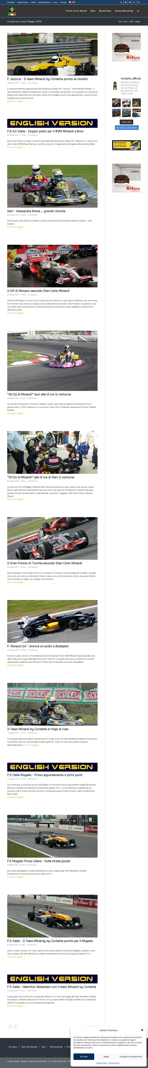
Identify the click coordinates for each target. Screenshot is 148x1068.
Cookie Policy (101, 1063)
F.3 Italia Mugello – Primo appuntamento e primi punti (44, 775)
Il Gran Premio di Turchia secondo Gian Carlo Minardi (44, 563)
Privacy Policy (114, 1063)
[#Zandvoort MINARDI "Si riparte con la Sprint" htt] (126, 102)
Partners (70, 1046)
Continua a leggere (15, 101)
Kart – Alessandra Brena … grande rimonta (36, 211)
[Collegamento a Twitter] (130, 2)
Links (55, 2)
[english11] (52, 979)
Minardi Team (23, 2)
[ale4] (52, 704)
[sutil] (52, 266)
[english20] (52, 123)
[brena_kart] (52, 186)
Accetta (83, 1056)
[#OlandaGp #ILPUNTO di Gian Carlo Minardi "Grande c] (116, 102)
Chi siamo (11, 2)
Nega (106, 1056)
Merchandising (44, 2)
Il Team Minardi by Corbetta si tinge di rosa (37, 729)
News (24, 83)
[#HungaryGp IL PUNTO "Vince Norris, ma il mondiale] (116, 113)
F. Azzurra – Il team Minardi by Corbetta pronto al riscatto (47, 79)
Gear (43, 1046)
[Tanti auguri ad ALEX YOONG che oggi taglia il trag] (136, 113)
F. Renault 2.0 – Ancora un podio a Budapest (38, 646)
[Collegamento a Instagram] (138, 2)
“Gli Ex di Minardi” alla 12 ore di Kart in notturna (40, 477)
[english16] (52, 767)
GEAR (33, 2)
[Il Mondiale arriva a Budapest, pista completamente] (126, 113)
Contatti (63, 2)
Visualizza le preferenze (131, 1056)
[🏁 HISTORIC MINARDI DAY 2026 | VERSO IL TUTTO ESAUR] (136, 102)
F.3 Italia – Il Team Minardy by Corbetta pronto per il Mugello (50, 941)
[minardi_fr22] (52, 621)
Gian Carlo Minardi (29, 1046)
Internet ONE (42, 1061)
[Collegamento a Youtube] (125, 2)
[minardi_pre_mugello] (52, 916)
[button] (142, 1030)
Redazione (34, 83)
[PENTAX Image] (52, 361)
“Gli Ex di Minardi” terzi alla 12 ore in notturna (39, 394)
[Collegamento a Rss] (121, 2)
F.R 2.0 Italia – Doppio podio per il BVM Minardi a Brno (45, 131)
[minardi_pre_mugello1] (52, 836)
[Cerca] (138, 10)
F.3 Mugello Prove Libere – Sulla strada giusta (38, 861)
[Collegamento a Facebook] (134, 2)
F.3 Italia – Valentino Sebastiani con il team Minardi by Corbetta (51, 987)
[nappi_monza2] (52, 54)
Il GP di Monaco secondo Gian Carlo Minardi (38, 291)
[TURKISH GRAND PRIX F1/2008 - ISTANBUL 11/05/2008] (52, 538)
